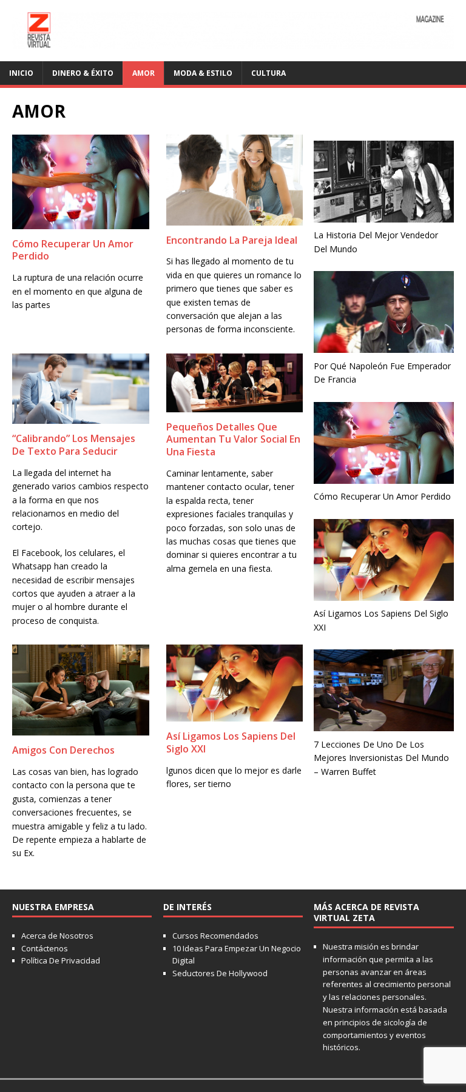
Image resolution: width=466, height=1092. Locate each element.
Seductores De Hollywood (220, 973)
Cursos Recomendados (215, 935)
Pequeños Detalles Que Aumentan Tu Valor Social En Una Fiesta (233, 439)
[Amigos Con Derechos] (80, 728)
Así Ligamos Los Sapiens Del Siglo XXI (230, 742)
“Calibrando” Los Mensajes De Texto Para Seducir (73, 445)
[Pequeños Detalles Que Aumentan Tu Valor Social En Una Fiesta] (234, 404)
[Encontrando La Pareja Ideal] (234, 218)
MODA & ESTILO (203, 73)
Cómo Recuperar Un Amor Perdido (72, 250)
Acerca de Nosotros (57, 935)
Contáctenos (44, 948)
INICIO (21, 73)
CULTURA (268, 73)
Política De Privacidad (60, 960)
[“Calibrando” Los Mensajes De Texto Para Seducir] (80, 417)
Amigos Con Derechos (63, 750)
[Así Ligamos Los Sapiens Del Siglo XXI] (234, 714)
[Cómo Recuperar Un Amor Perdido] (80, 221)
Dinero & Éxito (82, 73)
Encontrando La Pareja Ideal (231, 240)
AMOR (143, 73)
